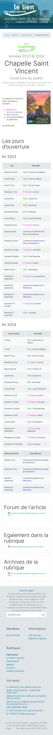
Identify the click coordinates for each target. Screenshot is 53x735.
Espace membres (15, 671)
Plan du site (35, 635)
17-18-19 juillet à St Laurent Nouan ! (24, 710)
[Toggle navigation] (6, 26)
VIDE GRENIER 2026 (16, 707)
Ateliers (10, 664)
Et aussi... (11, 667)
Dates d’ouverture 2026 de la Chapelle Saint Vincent (26, 697)
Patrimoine (15, 35)
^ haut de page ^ (26, 590)
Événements (12, 661)
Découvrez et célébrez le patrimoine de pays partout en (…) (25, 702)
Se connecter (13, 635)
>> (43, 614)
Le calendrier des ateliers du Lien (23, 687)
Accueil (7, 35)
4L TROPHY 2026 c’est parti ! (21, 713)
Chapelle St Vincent (26, 35)
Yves (43, 85)
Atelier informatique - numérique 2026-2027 (23, 691)
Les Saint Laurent (15, 658)
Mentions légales (38, 638)
